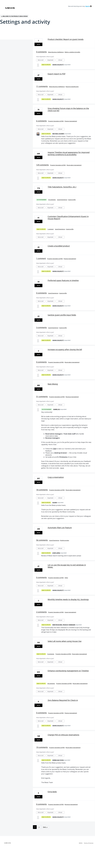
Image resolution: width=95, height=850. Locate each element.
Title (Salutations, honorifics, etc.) (62, 187)
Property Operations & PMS (56, 121)
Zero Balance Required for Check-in (63, 700)
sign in (87, 6)
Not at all (41, 60)
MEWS (80, 843)
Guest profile (72, 199)
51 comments (42, 396)
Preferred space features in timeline (63, 280)
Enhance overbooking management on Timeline (68, 670)
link (54, 449)
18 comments (42, 489)
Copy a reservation (56, 477)
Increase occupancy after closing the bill (65, 349)
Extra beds (52, 791)
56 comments (42, 540)
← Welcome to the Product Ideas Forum (14, 16)
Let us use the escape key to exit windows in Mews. (67, 566)
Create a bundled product (59, 246)
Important (51, 60)
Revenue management (72, 397)
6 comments (41, 121)
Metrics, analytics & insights (72, 52)
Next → (45, 827)
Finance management (71, 121)
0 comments (41, 52)
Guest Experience (62, 199)
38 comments (51, 683)
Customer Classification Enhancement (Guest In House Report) (68, 217)
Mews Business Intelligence (56, 52)
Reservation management (74, 165)
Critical (61, 60)
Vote (38, 44)
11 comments (42, 86)
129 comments (42, 165)
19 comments (42, 747)
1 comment (50, 229)
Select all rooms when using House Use (64, 641)
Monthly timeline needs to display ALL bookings (68, 599)
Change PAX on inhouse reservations (63, 735)
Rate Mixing (53, 384)
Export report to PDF (56, 74)
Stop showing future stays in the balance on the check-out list (68, 109)
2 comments (41, 612)
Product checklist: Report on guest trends (65, 39)
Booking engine (64, 540)
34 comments (52, 199)
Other (66, 578)
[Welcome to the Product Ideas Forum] (10, 8)
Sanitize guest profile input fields (62, 315)
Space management (70, 612)
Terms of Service (88, 843)
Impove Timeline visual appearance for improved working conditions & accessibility (69, 153)
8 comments (50, 654)
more (62, 468)
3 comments (41, 327)
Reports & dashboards (72, 86)
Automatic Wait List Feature (60, 527)
